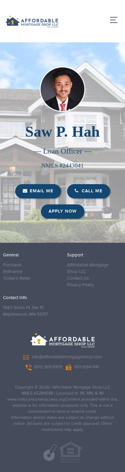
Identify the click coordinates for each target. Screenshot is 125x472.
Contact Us (78, 278)
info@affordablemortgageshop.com (67, 357)
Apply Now (63, 211)
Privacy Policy (80, 285)
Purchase (12, 265)
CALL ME (91, 191)
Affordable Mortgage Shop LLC (88, 268)
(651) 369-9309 (48, 367)
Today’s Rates (16, 278)
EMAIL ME (41, 191)
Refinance (12, 271)
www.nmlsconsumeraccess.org (36, 399)
